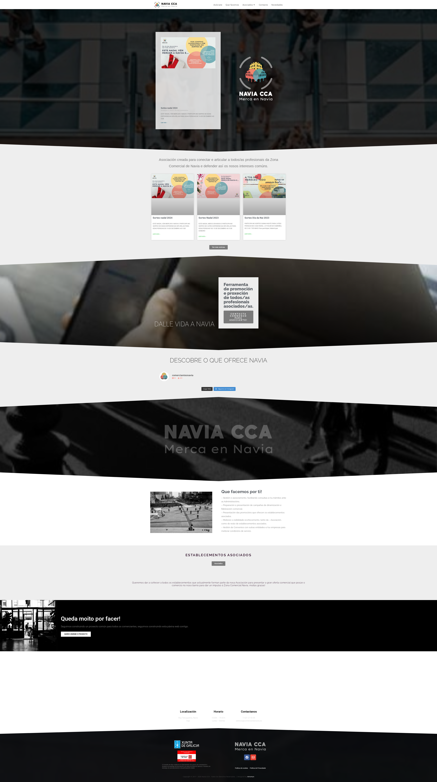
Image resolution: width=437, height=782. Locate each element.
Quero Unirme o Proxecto (75, 634)
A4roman (250, 777)
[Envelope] (253, 757)
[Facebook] (247, 757)
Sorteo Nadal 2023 (209, 217)
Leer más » (164, 122)
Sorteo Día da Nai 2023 (257, 217)
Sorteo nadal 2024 (169, 108)
